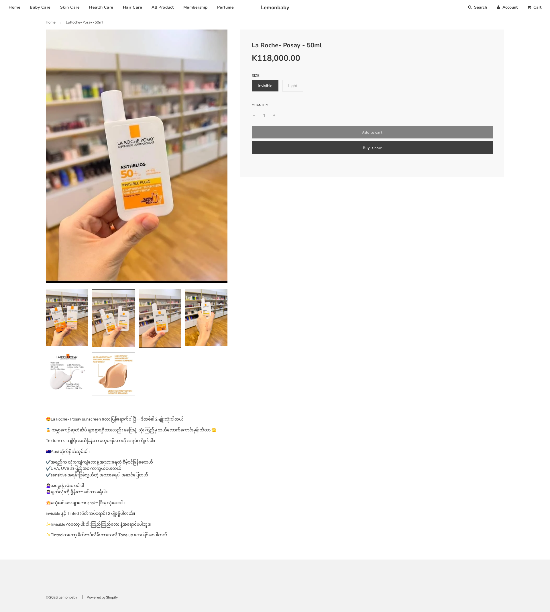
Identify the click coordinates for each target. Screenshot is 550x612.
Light (292, 85)
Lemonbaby (275, 7)
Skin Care (70, 7)
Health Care (101, 7)
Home (14, 7)
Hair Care (132, 7)
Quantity (260, 105)
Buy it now (372, 148)
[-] (254, 115)
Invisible (265, 85)
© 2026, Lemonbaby (61, 597)
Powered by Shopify (102, 597)
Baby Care (40, 7)
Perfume (225, 7)
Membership (195, 7)
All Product (163, 7)
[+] (274, 115)
